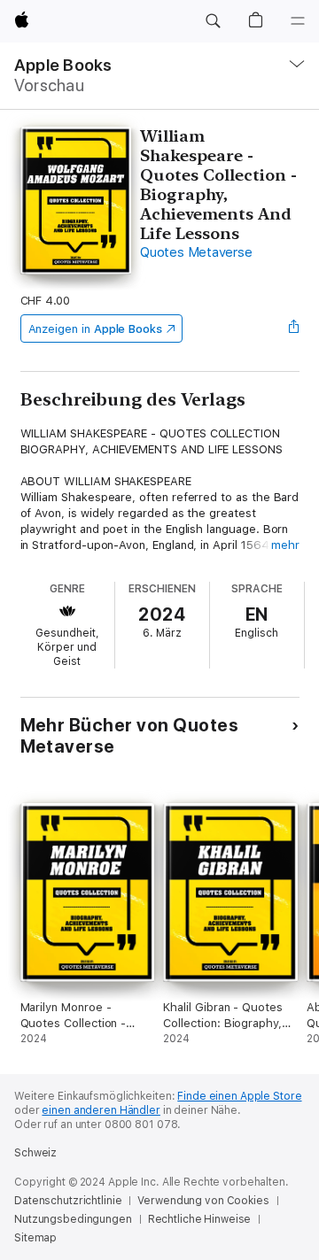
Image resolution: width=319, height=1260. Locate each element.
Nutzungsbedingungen (73, 1219)
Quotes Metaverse (196, 252)
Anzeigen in (95, 329)
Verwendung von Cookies (202, 1200)
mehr (285, 545)
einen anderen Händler (101, 1110)
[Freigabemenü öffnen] (293, 328)
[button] (212, 21)
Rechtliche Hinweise (200, 1219)
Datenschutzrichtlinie (67, 1200)
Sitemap (35, 1238)
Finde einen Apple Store (239, 1096)
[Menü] (297, 21)
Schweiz (35, 1153)
